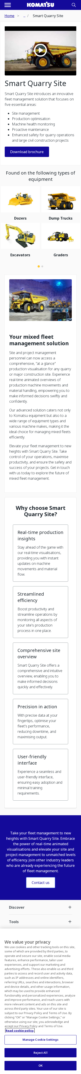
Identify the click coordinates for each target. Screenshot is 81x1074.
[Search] (73, 5)
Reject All (40, 1053)
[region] (40, 1001)
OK (40, 1065)
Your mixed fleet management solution (39, 340)
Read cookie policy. (20, 1031)
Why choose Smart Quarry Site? (40, 511)
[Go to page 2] (42, 266)
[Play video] (40, 50)
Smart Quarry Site (35, 83)
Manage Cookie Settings (40, 1040)
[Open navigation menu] (7, 5)
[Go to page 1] (39, 266)
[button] (40, 553)
